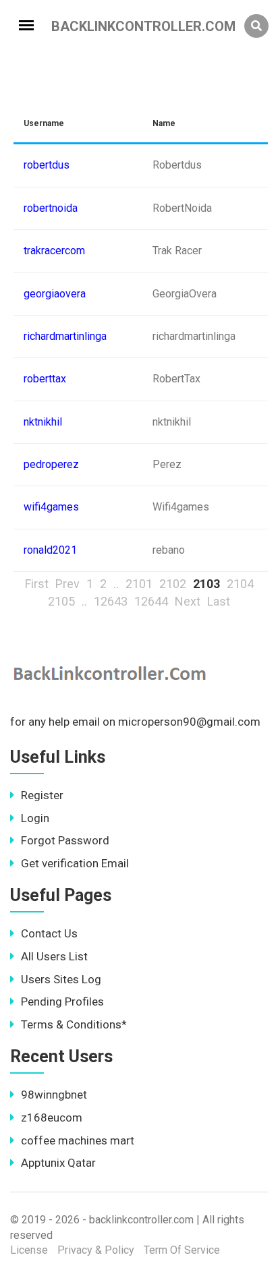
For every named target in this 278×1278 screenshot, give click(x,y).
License (29, 1250)
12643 (111, 601)
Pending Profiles (62, 1001)
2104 (240, 584)
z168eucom (51, 1117)
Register (42, 795)
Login (35, 818)
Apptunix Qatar (58, 1162)
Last (218, 601)
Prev (67, 584)
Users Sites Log (61, 979)
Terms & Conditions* (74, 1024)
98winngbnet (54, 1094)
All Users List (54, 956)
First (37, 584)
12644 (151, 601)
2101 (139, 584)
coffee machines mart (77, 1140)
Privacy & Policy (95, 1250)
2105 (61, 601)
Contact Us (49, 933)
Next (187, 601)
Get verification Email (75, 863)
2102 (172, 584)
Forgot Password (65, 840)
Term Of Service (182, 1250)
